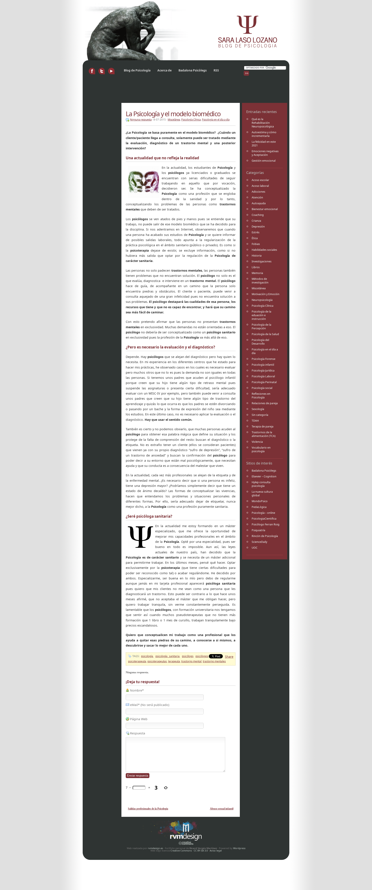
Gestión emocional (264, 161)
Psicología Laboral (263, 376)
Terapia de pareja (262, 426)
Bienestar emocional (265, 209)
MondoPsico (260, 501)
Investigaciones (261, 261)
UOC (254, 547)
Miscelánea (259, 288)
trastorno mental (191, 661)
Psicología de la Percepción (261, 326)
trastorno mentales (214, 661)
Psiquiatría (258, 530)
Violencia (257, 442)
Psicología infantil (263, 365)
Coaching (258, 215)
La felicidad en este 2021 (264, 143)
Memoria (257, 273)
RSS (216, 70)
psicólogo (187, 656)
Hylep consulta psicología (261, 484)
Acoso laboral (260, 186)
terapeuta (174, 661)
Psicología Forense (263, 359)
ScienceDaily (259, 542)
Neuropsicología (262, 300)
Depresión (258, 226)
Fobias (256, 244)
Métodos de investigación (260, 280)
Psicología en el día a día (265, 351)
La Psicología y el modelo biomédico (173, 113)
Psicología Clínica (262, 306)
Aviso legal (216, 850)
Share (229, 657)
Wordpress (239, 848)
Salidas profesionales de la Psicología (148, 808)
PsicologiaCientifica (264, 518)
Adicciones (258, 191)
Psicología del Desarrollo (260, 341)
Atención (257, 197)
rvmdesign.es (155, 848)
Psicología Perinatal (264, 382)
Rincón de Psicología (265, 536)
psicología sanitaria (167, 656)
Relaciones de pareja (265, 403)
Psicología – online (263, 513)
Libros (256, 267)
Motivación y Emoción (265, 294)
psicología (147, 656)
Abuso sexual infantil (221, 808)
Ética (255, 238)
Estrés (255, 232)
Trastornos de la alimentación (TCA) (264, 434)
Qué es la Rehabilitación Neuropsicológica (263, 122)
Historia (257, 255)
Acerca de (164, 70)
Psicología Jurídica (263, 370)
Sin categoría (260, 415)
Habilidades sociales (264, 250)
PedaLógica (259, 507)
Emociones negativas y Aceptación (265, 153)
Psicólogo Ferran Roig (265, 524)
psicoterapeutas (157, 661)
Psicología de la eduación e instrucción (261, 315)
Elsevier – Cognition (264, 476)
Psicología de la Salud (265, 334)
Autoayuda (259, 203)
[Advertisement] (163, 91)
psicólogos (201, 656)
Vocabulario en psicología (261, 449)
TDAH (255, 421)
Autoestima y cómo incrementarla (264, 134)
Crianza (256, 221)
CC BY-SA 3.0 (201, 850)
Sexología (258, 409)
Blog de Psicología (137, 70)
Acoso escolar (260, 180)
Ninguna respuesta (141, 119)
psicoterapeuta (137, 661)
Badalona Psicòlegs (192, 70)
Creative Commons (181, 850)
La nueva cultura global (262, 493)
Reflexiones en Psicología (261, 395)
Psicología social (262, 388)
